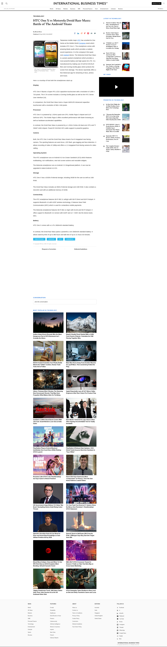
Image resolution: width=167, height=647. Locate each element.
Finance (52, 618)
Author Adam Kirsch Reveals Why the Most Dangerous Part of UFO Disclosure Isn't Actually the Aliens (47, 336)
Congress (82, 43)
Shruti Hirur (38, 32)
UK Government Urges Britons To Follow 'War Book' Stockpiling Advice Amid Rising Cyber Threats (48, 507)
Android (66, 55)
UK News (58, 9)
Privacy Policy (76, 615)
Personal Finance (87, 9)
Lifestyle (113, 9)
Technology (31, 624)
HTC (79, 40)
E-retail (52, 607)
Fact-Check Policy (77, 626)
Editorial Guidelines (80, 249)
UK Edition (160, 8)
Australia (97, 607)
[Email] (91, 33)
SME (79, 9)
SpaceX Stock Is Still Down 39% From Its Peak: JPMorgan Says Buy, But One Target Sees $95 (80, 535)
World (51, 9)
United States (98, 618)
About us (74, 607)
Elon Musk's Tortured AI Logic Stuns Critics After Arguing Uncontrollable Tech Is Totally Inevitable (80, 421)
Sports (29, 632)
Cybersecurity (53, 621)
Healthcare (52, 613)
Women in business (55, 626)
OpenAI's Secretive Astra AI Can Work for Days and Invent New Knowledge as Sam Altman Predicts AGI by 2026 (46, 535)
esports (52, 629)
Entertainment (104, 9)
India (96, 610)
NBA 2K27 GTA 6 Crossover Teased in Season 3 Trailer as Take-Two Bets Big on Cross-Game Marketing (79, 564)
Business (72, 9)
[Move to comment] (94, 33)
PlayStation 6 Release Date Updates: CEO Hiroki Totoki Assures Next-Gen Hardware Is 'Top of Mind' (80, 450)
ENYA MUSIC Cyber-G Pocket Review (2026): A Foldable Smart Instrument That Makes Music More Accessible (113, 128)
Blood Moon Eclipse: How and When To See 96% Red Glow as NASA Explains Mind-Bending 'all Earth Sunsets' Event (47, 564)
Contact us (75, 610)
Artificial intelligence (55, 624)
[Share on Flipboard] (85, 33)
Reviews (120, 9)
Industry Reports (54, 637)
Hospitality (52, 610)
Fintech (52, 635)
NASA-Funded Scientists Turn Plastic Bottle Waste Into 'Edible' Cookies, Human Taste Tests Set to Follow (47, 364)
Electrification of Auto (55, 615)
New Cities (52, 632)
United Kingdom (99, 615)
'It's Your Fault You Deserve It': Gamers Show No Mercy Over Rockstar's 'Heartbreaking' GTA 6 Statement (81, 507)
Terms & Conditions (77, 613)
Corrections (75, 621)
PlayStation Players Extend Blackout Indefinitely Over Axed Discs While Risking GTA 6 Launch (47, 450)
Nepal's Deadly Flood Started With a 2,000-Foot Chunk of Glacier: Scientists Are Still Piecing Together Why (80, 336)
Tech (96, 9)
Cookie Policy (75, 618)
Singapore (97, 613)
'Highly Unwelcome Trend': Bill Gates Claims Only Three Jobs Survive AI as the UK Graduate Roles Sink (47, 592)
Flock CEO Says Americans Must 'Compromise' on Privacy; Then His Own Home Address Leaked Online (79, 478)
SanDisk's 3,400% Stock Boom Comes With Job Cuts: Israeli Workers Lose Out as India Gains (47, 421)
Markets (65, 9)
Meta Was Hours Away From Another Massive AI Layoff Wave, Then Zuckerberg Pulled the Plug (81, 364)
